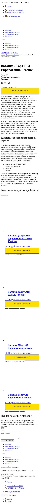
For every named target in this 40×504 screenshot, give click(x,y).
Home (3, 55)
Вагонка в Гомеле (12, 55)
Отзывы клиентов (11, 34)
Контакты (8, 36)
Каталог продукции (12, 32)
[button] (20, 40)
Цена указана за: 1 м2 (18, 242)
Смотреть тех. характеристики (15, 254)
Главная (8, 30)
